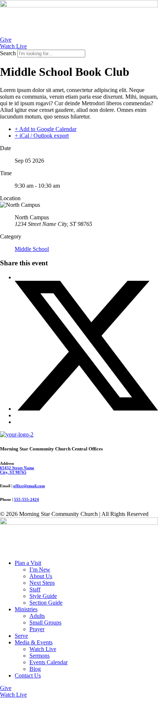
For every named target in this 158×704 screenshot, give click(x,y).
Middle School (32, 249)
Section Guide (45, 602)
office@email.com (29, 486)
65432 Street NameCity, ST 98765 (17, 470)
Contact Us (28, 675)
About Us (40, 576)
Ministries (26, 609)
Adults (37, 616)
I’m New (39, 569)
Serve (21, 636)
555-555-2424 (26, 499)
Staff (34, 589)
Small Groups (45, 622)
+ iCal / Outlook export (42, 135)
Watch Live (42, 649)
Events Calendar (48, 662)
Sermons (39, 655)
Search (8, 53)
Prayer (36, 629)
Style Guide (43, 596)
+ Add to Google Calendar (45, 129)
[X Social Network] (86, 409)
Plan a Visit (28, 563)
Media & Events (34, 642)
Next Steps (42, 583)
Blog (35, 669)
